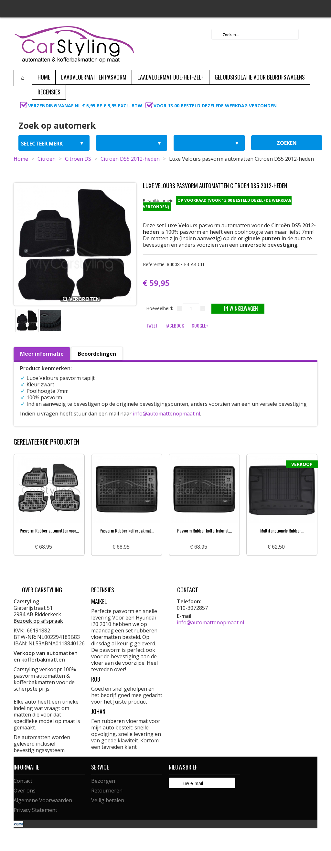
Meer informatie (42, 353)
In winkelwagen (241, 308)
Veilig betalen (107, 800)
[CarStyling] (74, 43)
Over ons (25, 790)
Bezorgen (103, 780)
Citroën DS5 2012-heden (130, 159)
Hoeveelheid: (159, 308)
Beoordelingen (97, 353)
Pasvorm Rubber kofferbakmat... (127, 530)
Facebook (175, 325)
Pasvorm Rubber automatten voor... (49, 530)
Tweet (152, 325)
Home (21, 159)
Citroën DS (78, 159)
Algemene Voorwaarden (43, 800)
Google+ (200, 325)
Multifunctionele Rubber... (282, 530)
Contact (23, 780)
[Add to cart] (59, 547)
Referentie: (174, 264)
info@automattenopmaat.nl (166, 413)
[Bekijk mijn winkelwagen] (310, 34)
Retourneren (107, 790)
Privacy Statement (35, 809)
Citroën (46, 159)
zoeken (287, 142)
